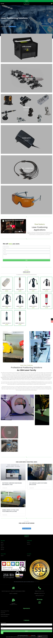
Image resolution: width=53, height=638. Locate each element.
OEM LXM (2, 547)
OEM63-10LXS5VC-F (33, 289)
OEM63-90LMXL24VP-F (6, 289)
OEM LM (2, 544)
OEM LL (2, 542)
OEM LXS (2, 549)
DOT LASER (29, 553)
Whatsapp (39, 599)
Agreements (26, 608)
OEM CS (28, 542)
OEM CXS (28, 544)
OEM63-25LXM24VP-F (19, 323)
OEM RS (2, 555)
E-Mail (2, 626)
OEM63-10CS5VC (19, 306)
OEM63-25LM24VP (46, 306)
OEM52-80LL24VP (19, 289)
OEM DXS (28, 555)
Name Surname (3, 622)
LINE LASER (3, 540)
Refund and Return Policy (5, 610)
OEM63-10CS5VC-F (33, 306)
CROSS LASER (29, 540)
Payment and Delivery (4, 616)
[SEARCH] (51, 24)
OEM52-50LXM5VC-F (6, 323)
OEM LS (2, 545)
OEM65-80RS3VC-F (46, 289)
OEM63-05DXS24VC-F (6, 306)
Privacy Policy (3, 612)
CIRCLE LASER (3, 553)
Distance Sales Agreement (5, 614)
